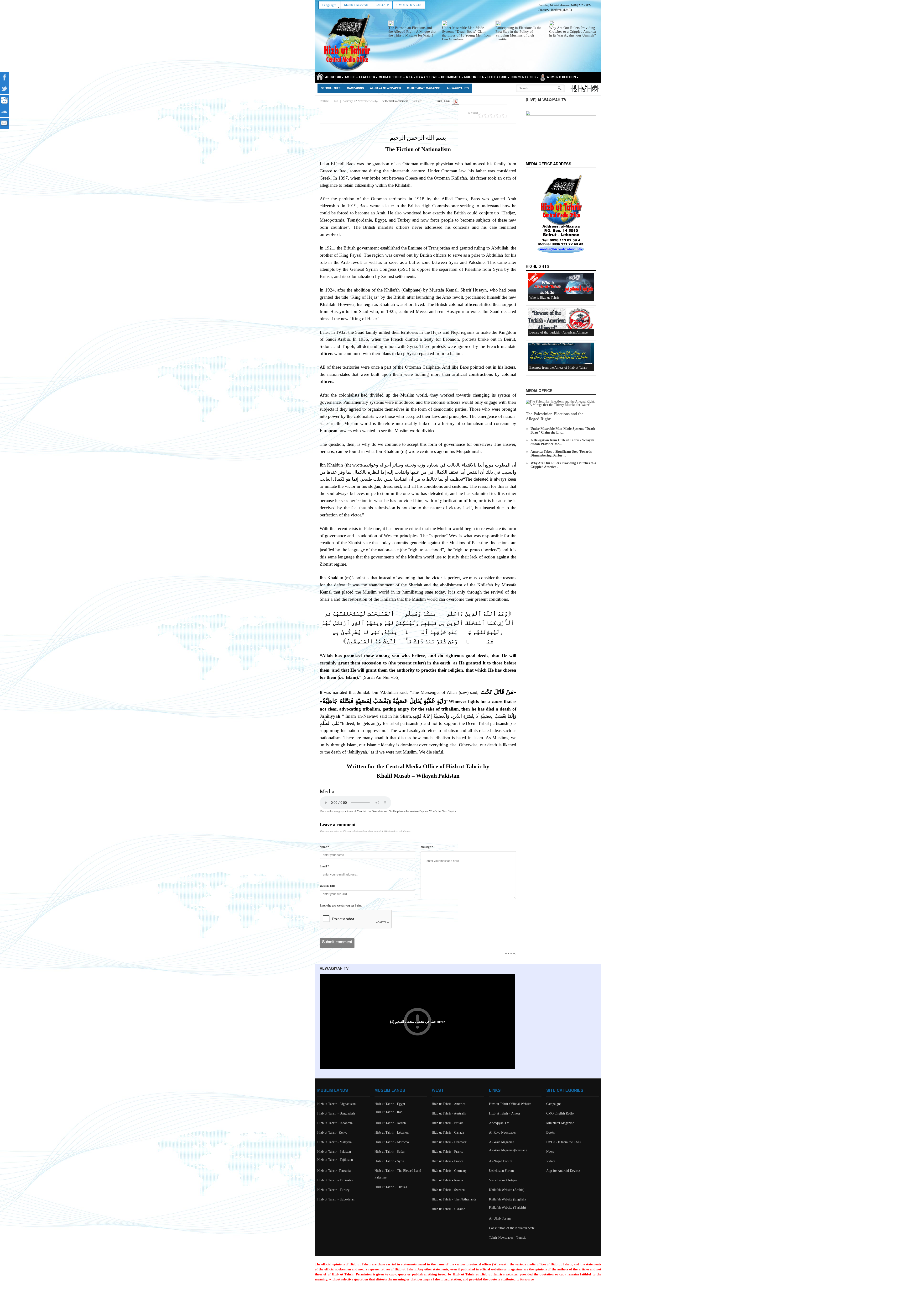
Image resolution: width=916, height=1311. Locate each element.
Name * (324, 847)
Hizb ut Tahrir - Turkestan (335, 1180)
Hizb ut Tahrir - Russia (447, 1180)
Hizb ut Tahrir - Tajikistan (335, 1160)
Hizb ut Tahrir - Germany (449, 1171)
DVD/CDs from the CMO (563, 1142)
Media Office (539, 391)
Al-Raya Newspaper (385, 88)
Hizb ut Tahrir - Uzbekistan (335, 1199)
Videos (550, 1161)
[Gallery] (594, 92)
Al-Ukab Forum (500, 1218)
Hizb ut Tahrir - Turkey (333, 1190)
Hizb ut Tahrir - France (447, 1151)
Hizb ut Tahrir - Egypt (390, 1104)
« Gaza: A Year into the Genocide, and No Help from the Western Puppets (386, 811)
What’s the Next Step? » (442, 811)
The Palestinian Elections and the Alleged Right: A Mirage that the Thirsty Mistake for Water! (412, 31)
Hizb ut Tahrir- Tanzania (334, 1171)
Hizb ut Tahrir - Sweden (448, 1190)
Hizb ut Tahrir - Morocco (392, 1142)
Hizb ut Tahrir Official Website (510, 1104)
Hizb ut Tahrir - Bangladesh (336, 1113)
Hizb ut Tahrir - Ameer (504, 1113)
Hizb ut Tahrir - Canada (448, 1132)
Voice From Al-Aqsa (503, 1180)
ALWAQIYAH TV (334, 968)
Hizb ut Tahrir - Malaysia (334, 1142)
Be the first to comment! (395, 101)
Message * (427, 847)
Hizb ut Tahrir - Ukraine (448, 1209)
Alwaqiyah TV (499, 1123)
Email (447, 100)
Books (550, 1132)
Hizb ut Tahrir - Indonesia (335, 1123)
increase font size (430, 100)
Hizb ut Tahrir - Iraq (388, 1112)
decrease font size (426, 100)
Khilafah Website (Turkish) (507, 1207)
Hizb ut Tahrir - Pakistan (334, 1151)
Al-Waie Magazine (501, 1142)
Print (439, 100)
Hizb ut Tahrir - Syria (389, 1161)
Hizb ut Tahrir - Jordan (390, 1123)
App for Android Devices (563, 1171)
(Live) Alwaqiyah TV (546, 100)
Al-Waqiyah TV (458, 88)
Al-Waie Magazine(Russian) (508, 1150)
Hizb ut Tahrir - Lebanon (392, 1132)
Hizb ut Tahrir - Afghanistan (336, 1104)
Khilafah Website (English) (507, 1199)
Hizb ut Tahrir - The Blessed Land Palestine (398, 1174)
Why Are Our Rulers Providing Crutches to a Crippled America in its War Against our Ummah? (572, 31)
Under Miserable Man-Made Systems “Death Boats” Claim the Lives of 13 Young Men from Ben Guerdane (466, 33)
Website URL (328, 886)
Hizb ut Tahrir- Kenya (332, 1132)
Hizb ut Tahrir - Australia (449, 1113)
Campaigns (355, 88)
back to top (510, 953)
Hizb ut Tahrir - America (448, 1104)
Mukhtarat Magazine (424, 88)
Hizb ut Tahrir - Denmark (449, 1142)
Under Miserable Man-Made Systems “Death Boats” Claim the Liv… (563, 430)
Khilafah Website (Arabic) (507, 1190)
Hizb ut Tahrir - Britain (447, 1123)
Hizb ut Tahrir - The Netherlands (454, 1199)
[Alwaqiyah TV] (584, 92)
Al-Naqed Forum (500, 1161)
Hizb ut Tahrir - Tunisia (391, 1187)
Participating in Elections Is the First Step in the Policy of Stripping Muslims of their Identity (518, 33)
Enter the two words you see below (341, 905)
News (550, 1151)
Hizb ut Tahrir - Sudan (390, 1151)
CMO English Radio (560, 1113)
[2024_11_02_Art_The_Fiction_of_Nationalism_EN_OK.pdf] (455, 101)
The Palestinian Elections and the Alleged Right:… (554, 416)
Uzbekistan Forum (501, 1171)
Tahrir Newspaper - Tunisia (507, 1237)
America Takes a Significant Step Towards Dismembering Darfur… (561, 453)
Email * (324, 866)
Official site (331, 88)
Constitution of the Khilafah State (512, 1228)
